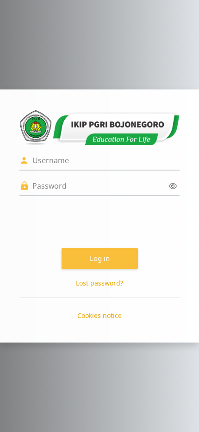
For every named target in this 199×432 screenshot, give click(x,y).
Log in (100, 258)
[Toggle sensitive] (173, 186)
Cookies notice (99, 315)
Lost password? (99, 283)
